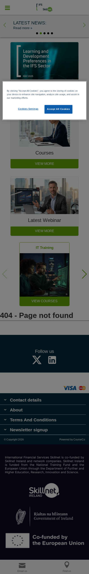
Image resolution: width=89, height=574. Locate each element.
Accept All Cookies (58, 109)
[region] (44, 100)
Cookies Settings (28, 109)
